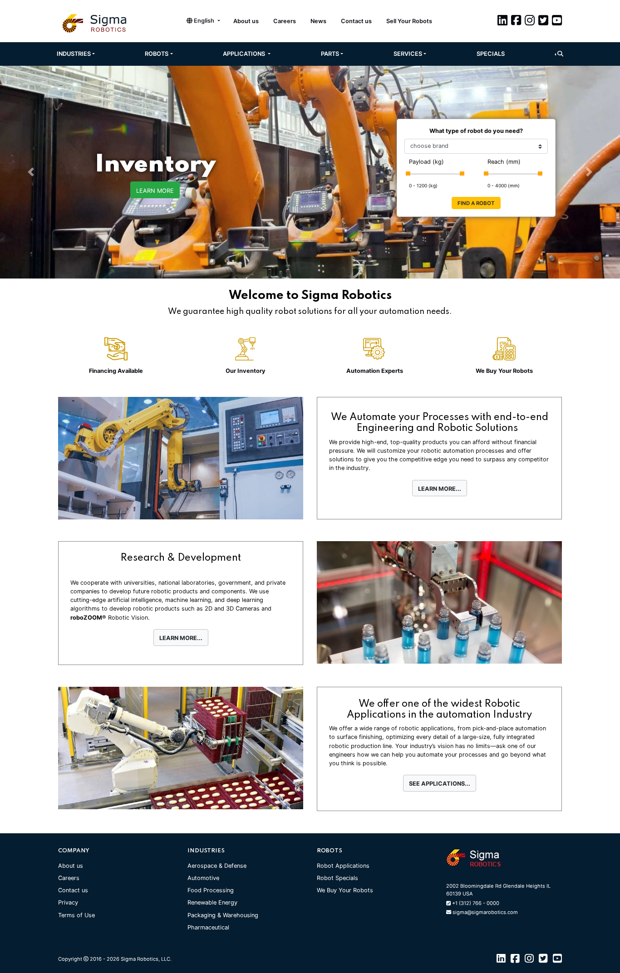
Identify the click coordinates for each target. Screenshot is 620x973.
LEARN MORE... (439, 488)
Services (408, 53)
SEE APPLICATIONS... (439, 783)
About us (246, 21)
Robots (156, 53)
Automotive (203, 878)
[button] (559, 54)
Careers (284, 21)
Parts (330, 53)
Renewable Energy (212, 902)
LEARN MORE (155, 190)
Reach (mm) (504, 161)
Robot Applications (343, 865)
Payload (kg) (426, 161)
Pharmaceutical (208, 927)
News (318, 21)
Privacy (68, 902)
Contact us (356, 21)
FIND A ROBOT (476, 203)
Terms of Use (76, 915)
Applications (244, 53)
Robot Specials (337, 878)
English (204, 20)
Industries (74, 53)
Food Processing (210, 890)
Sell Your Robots (409, 21)
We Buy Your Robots (345, 890)
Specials (491, 53)
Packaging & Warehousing (222, 915)
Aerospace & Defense (216, 865)
